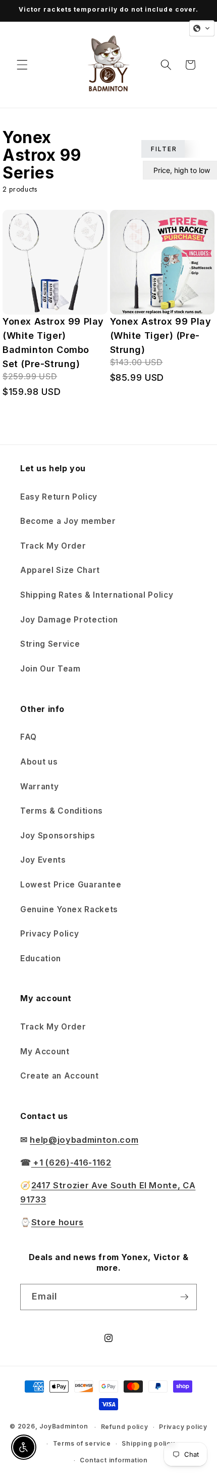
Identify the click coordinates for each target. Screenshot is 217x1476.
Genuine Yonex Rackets (69, 909)
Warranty (39, 786)
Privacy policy (183, 1426)
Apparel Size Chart (60, 570)
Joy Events (43, 860)
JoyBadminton (63, 1426)
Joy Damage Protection (69, 619)
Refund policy (124, 1426)
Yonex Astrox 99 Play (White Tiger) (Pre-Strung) (160, 335)
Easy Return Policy (58, 497)
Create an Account (59, 1076)
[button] (22, 65)
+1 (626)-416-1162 (71, 1162)
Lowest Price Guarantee (71, 884)
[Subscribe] (184, 1297)
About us (39, 762)
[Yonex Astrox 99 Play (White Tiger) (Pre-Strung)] (162, 262)
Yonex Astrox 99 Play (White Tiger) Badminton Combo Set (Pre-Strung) (53, 342)
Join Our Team (50, 669)
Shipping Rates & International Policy (96, 595)
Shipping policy (148, 1443)
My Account (45, 1051)
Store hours (57, 1222)
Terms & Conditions (61, 811)
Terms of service (82, 1443)
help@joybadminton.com (84, 1140)
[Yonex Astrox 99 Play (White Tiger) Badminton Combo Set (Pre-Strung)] (55, 262)
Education (40, 958)
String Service (50, 644)
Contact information (114, 1460)
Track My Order (53, 546)
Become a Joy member (68, 521)
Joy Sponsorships (57, 835)
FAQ (28, 737)
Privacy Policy (49, 933)
